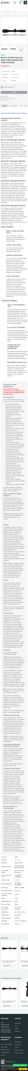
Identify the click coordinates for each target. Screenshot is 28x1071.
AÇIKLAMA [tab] (4, 105)
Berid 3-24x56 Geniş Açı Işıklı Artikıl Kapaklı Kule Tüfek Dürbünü (14, 12)
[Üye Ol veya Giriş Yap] (15, 2)
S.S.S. (16, 1026)
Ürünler (16, 1047)
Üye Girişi (3, 1055)
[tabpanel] (14, 518)
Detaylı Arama (18, 1042)
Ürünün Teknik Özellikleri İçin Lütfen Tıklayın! (14, 113)
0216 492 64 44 (5, 1024)
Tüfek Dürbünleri (7, 11)
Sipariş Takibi (4, 1047)
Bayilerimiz (17, 1031)
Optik (14, 11)
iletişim (2, 1022)
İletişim (16, 1028)
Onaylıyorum (23, 1068)
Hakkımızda (17, 1023)
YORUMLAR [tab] (12, 105)
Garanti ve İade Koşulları (6, 1044)
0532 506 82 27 (5, 1026)
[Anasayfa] (1, 11)
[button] (25, 2)
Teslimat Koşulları (5, 1052)
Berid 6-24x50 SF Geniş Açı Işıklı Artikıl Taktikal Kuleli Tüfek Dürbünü (9, 961)
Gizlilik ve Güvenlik (5, 1049)
